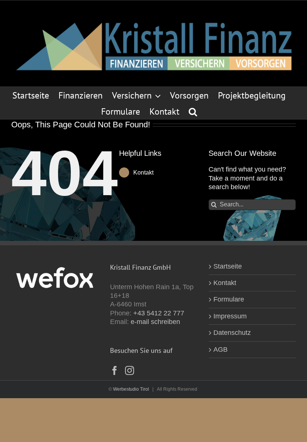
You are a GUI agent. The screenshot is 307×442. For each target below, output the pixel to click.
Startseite (227, 266)
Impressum (230, 316)
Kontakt (143, 172)
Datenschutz (232, 332)
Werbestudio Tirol (131, 389)
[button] (193, 111)
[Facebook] (114, 370)
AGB (220, 349)
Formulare (228, 299)
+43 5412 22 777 (158, 313)
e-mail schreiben (155, 322)
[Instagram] (129, 370)
